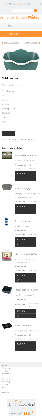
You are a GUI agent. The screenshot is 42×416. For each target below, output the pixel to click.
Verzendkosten (7, 379)
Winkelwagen (7, 368)
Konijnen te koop (8, 392)
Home (4, 365)
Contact (5, 371)
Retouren (5, 387)
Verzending (6, 382)
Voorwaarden (7, 374)
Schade (5, 384)
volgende (34, 43)
